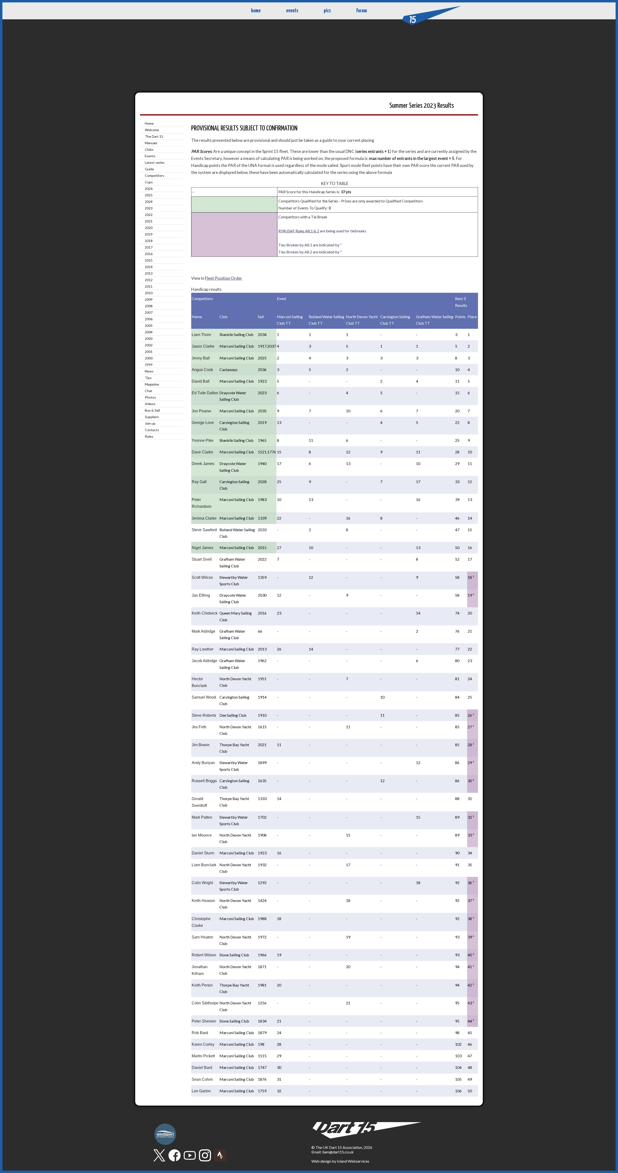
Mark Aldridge (203, 631)
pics (327, 11)
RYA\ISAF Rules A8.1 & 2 (298, 231)
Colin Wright (202, 883)
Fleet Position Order (223, 278)
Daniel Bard (202, 1068)
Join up (150, 423)
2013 (149, 273)
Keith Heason (203, 901)
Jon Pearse (201, 411)
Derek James (203, 464)
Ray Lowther (202, 649)
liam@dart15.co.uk (338, 1152)
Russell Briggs (204, 781)
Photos (150, 397)
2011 (149, 286)
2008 (149, 306)
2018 (149, 241)
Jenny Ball (201, 358)
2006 (149, 319)
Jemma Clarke (204, 518)
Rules (149, 436)
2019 (149, 234)
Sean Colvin (202, 1079)
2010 (149, 293)
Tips (148, 378)
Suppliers (152, 417)
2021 (149, 221)
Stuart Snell (202, 559)
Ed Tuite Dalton (205, 393)
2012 (149, 280)
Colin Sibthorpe (205, 1003)
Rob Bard (200, 1033)
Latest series (155, 162)
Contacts (152, 430)
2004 (149, 332)
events (292, 11)
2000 (149, 358)
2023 (149, 208)
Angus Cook (202, 370)
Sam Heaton (202, 937)
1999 (149, 365)
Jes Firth (199, 727)
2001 (149, 352)
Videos (150, 404)
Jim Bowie (201, 745)
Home (149, 123)
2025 (149, 195)
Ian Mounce (202, 835)
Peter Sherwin (204, 1021)
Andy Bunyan (203, 763)
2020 (149, 228)
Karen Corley (203, 1044)
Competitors (154, 175)
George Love (203, 423)
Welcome (152, 130)
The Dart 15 (154, 136)
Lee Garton (201, 1091)
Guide (149, 169)
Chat (148, 391)
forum (361, 11)
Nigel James (202, 548)
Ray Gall (199, 482)
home (256, 11)
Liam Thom (201, 335)
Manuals (151, 143)
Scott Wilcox (202, 577)
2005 (149, 325)
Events (150, 156)
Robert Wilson (204, 955)
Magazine (152, 384)
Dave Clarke (202, 452)
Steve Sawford (204, 530)
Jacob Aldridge (204, 661)
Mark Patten (202, 817)
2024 (149, 202)
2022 (149, 215)
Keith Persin (202, 985)
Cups (149, 182)
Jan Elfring (201, 595)
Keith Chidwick (205, 613)
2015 (149, 260)
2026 (149, 188)
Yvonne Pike (202, 440)
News (149, 371)
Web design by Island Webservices (340, 1161)
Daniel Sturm (203, 853)
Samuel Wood (204, 697)
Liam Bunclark (204, 865)
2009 (149, 299)
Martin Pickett (203, 1056)
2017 (149, 247)
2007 (149, 312)
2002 (149, 345)
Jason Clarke (203, 346)
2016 (149, 254)
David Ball (201, 381)
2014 (149, 267)
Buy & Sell (152, 410)
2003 (149, 338)
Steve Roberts (204, 715)
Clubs (149, 149)
